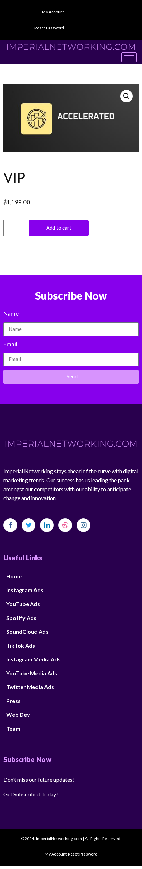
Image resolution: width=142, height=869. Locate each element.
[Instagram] (83, 525)
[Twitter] (29, 525)
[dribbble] (65, 525)
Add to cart (58, 228)
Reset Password (49, 27)
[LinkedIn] (47, 525)
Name (11, 313)
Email (10, 344)
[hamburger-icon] (129, 57)
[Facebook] (10, 525)
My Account (53, 12)
